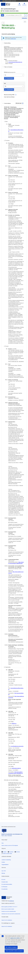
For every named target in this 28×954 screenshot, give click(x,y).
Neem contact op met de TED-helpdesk (10, 845)
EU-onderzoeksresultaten (7, 884)
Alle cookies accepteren (11, 947)
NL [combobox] (5, 75)
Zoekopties (24, 18)
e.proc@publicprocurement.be (17, 746)
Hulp (2, 843)
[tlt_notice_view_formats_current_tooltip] (22, 103)
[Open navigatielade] (3, 23)
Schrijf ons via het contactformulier (9, 911)
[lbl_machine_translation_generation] (15, 94)
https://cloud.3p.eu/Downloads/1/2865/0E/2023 (16, 563)
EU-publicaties (4, 889)
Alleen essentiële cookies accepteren (14, 950)
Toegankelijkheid (5, 864)
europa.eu (11, 900)
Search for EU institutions (7, 920)
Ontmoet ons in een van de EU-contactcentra (11, 913)
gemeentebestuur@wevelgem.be (15, 62)
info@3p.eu (14, 723)
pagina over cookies (15, 937)
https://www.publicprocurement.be (15, 572)
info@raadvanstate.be (16, 768)
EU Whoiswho (4, 886)
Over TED (4, 870)
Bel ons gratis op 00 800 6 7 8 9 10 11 (9, 906)
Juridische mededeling (6, 859)
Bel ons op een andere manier (8, 909)
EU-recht (3, 879)
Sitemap (3, 873)
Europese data (5, 881)
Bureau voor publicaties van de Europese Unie (12, 834)
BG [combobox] (5, 86)
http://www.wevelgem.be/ (16, 694)
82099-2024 (13, 38)
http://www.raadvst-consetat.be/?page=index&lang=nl (15, 772)
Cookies (3, 862)
